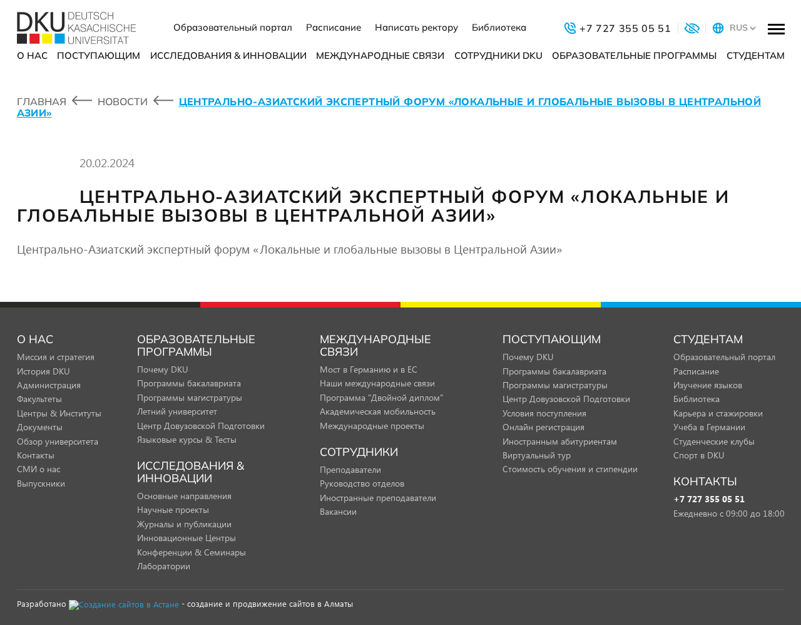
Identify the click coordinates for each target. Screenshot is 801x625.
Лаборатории (163, 566)
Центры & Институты (59, 413)
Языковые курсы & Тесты (187, 439)
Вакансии (338, 511)
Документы (40, 427)
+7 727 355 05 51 (709, 499)
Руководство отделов (362, 483)
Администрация (49, 385)
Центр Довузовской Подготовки (201, 425)
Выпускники (41, 483)
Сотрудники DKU (498, 55)
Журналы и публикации (184, 524)
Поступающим (98, 55)
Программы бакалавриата (189, 383)
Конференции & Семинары (191, 552)
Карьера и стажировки (718, 413)
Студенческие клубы (714, 441)
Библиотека (499, 27)
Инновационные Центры (186, 538)
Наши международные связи (377, 383)
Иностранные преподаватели (378, 498)
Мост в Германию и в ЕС (368, 369)
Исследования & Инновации (228, 55)
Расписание (333, 27)
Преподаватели (350, 469)
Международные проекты (372, 425)
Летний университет (177, 411)
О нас (32, 55)
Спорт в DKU (699, 455)
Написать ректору (416, 27)
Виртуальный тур (537, 455)
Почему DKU (162, 369)
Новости (123, 101)
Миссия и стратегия (55, 357)
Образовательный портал (232, 27)
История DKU (43, 371)
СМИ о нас (38, 469)
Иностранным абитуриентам (560, 441)
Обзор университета (57, 441)
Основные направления (184, 496)
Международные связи (380, 55)
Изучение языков (707, 385)
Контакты (35, 455)
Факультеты (39, 399)
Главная (41, 101)
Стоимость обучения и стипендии (570, 469)
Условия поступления (544, 413)
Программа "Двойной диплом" (381, 397)
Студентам (756, 55)
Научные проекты (173, 509)
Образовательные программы (634, 55)
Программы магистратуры (189, 397)
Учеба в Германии (709, 427)
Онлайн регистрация (543, 427)
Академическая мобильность (378, 411)
